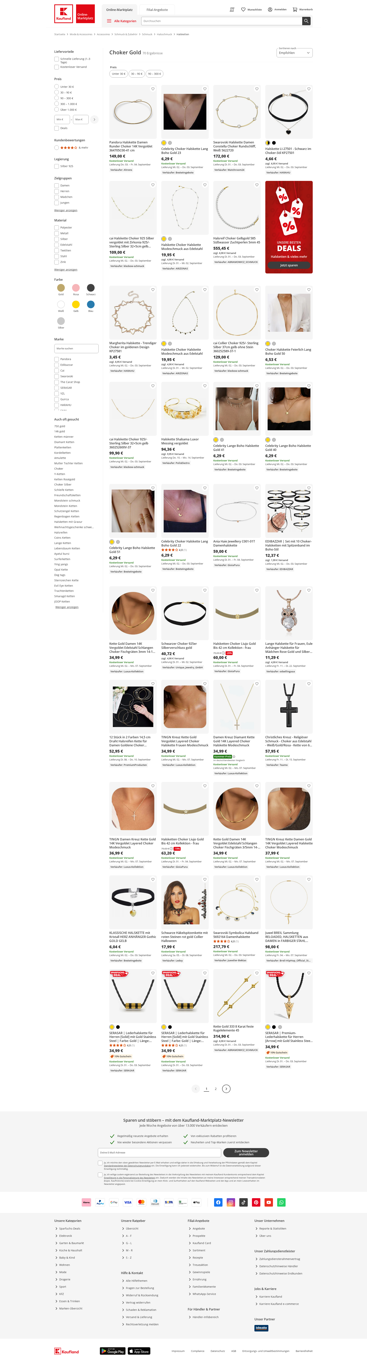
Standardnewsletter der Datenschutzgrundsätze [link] (127, 1165)
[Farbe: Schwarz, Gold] (267, 142)
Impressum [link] (178, 1351)
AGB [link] (233, 1351)
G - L (129, 1243)
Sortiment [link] (199, 1250)
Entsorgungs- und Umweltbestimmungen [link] (265, 1351)
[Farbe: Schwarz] (273, 142)
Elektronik (65, 1236)
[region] (78, 230)
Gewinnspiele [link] (201, 1272)
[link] (157, 9)
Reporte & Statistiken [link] (272, 1228)
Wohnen (64, 1265)
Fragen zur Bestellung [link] (140, 1288)
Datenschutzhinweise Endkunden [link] (280, 1273)
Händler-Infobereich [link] (206, 1317)
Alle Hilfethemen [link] (136, 1281)
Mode (63, 1272)
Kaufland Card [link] (202, 1243)
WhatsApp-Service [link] (204, 1294)
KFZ (61, 1294)
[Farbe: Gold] (163, 142)
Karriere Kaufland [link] (270, 1296)
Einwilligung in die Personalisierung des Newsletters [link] (129, 1177)
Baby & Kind (67, 1257)
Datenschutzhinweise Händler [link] (278, 1266)
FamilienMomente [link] (204, 1286)
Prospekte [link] (199, 1236)
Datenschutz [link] (218, 1351)
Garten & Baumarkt (71, 1243)
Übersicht (132, 1228)
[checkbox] (75, 60)
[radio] (75, 86)
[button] (118, 74)
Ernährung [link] (199, 1279)
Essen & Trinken (69, 1301)
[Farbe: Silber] (169, 142)
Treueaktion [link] (200, 1265)
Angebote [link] (199, 1228)
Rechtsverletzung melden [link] (142, 1324)
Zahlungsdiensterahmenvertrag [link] (279, 1259)
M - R (129, 1250)
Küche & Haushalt (70, 1250)
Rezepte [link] (198, 1257)
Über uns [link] (265, 1236)
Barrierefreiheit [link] (304, 1351)
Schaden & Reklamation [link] (141, 1310)
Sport (62, 1286)
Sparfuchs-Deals (69, 1228)
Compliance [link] (197, 1351)
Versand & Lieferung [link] (139, 1317)
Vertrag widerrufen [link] (138, 1302)
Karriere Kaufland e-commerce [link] (279, 1304)
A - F (129, 1236)
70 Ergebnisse (153, 53)
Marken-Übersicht (70, 1308)
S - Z (129, 1257)
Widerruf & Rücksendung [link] (142, 1295)
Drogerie (64, 1279)
